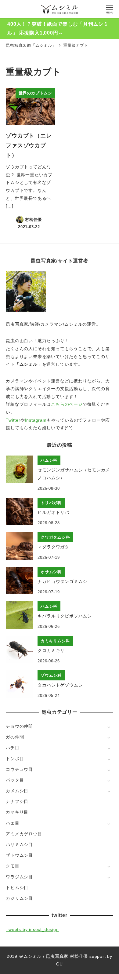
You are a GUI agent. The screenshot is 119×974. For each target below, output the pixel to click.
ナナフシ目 (17, 801)
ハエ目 (12, 823)
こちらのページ (67, 404)
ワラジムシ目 (19, 876)
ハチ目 (12, 747)
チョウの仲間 (19, 726)
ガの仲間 (15, 736)
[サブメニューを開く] (108, 726)
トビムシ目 (17, 887)
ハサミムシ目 (19, 844)
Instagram (36, 420)
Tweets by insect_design (32, 929)
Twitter (13, 420)
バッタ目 (15, 780)
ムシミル (32, 956)
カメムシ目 (17, 790)
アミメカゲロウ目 (24, 833)
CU (59, 963)
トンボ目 (15, 758)
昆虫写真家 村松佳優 (67, 956)
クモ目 (12, 865)
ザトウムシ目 (19, 855)
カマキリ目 (17, 812)
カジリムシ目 (19, 898)
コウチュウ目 (19, 769)
